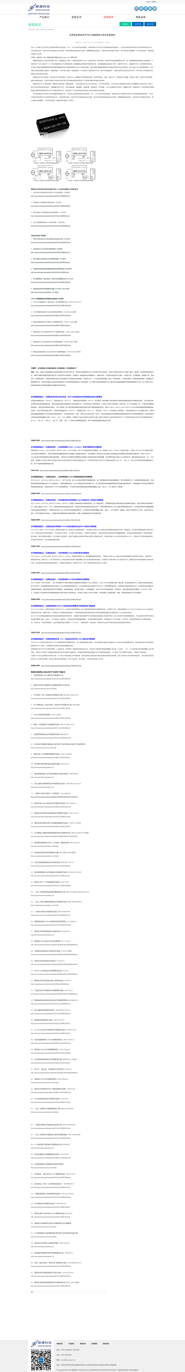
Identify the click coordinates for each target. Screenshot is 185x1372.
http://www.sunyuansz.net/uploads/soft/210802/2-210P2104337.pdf (51, 335)
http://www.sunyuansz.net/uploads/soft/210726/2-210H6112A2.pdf (50, 816)
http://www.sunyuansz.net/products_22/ (42, 787)
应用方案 (138, 24)
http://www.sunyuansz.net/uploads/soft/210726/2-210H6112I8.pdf (50, 1207)
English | (148, 2)
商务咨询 (141, 17)
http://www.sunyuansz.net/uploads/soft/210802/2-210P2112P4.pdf (50, 325)
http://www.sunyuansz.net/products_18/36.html (45, 1112)
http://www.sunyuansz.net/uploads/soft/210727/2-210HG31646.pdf (50, 728)
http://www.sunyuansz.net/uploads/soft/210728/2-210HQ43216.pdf (50, 242)
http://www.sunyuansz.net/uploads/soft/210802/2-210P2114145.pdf (51, 315)
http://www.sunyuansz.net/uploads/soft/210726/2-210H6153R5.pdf (50, 708)
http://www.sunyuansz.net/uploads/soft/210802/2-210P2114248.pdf (51, 355)
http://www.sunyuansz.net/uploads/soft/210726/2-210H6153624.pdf (51, 305)
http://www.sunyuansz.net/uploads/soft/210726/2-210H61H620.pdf (50, 1013)
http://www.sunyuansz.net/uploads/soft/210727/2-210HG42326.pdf (50, 1276)
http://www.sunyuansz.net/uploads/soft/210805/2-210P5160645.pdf (51, 1092)
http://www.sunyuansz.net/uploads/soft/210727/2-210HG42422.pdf (50, 1138)
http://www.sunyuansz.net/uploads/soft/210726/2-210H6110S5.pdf (50, 1217)
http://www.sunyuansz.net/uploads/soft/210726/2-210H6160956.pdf (51, 1266)
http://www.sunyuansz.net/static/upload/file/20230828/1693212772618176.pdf (54, 836)
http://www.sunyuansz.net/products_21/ (42, 895)
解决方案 (150, 24)
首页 (37, 29)
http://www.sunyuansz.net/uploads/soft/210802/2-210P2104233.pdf (51, 345)
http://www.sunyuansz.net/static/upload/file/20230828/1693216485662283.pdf (54, 964)
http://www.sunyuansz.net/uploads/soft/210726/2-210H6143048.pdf (51, 885)
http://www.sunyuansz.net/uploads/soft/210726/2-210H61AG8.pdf (50, 1023)
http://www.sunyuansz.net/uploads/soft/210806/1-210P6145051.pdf (51, 1157)
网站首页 (60, 1343)
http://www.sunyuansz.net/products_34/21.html (45, 1082)
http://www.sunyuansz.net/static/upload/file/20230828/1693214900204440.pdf (54, 954)
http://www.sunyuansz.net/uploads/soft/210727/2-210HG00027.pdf (50, 1003)
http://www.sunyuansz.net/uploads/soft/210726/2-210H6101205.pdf (51, 925)
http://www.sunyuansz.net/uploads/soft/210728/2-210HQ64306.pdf (50, 206)
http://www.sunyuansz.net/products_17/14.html (45, 856)
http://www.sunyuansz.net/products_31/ (42, 1148)
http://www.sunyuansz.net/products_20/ (42, 777)
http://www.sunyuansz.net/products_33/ (42, 767)
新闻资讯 (125, 24)
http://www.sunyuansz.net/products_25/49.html (45, 846)
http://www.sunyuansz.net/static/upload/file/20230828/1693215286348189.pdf (54, 974)
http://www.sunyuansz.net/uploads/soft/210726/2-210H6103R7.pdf (61, 440)
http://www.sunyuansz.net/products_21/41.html (45, 905)
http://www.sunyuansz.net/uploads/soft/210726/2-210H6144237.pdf (51, 737)
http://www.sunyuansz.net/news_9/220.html (43, 688)
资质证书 (76, 17)
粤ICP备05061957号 (104, 1370)
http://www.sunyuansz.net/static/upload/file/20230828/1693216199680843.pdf (54, 944)
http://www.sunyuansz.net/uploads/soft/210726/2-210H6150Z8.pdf (50, 1033)
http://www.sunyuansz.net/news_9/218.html (43, 1236)
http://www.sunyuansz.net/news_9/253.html (43, 1167)
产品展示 (44, 17)
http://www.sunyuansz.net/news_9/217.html (43, 747)
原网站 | (154, 2)
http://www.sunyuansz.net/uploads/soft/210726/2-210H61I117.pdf (50, 875)
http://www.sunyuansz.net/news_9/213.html (43, 1226)
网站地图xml (126, 1370)
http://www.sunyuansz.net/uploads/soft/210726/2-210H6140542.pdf (51, 1197)
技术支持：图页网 (116, 1370)
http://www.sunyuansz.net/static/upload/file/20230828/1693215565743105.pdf (54, 797)
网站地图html (134, 1370)
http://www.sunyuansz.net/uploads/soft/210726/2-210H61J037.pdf (50, 1187)
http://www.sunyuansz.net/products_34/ (42, 934)
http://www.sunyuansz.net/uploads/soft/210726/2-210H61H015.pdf (50, 915)
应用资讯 (108, 17)
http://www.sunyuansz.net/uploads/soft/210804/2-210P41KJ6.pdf (50, 984)
